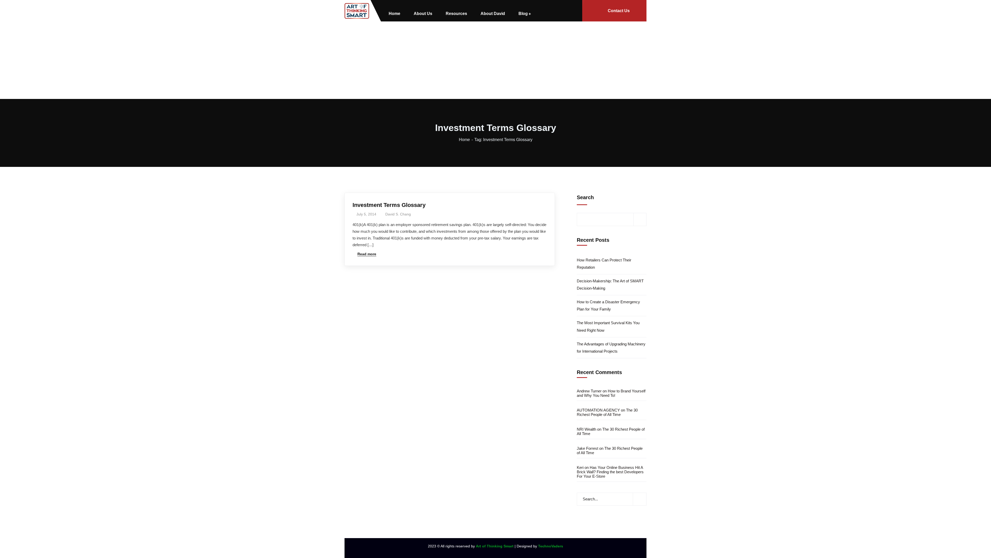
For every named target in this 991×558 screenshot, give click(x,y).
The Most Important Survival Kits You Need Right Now (608, 326)
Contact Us (619, 11)
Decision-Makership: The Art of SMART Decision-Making (610, 284)
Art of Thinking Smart (495, 546)
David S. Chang (398, 214)
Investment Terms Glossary (389, 205)
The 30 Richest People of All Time (607, 412)
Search (585, 197)
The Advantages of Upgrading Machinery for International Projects (611, 347)
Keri (580, 467)
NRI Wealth (586, 429)
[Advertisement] (495, 60)
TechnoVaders (550, 546)
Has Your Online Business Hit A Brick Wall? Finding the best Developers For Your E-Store (610, 471)
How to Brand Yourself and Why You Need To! (611, 393)
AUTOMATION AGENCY (598, 410)
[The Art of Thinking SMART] (357, 11)
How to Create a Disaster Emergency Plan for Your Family (608, 305)
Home (464, 139)
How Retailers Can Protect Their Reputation (604, 263)
